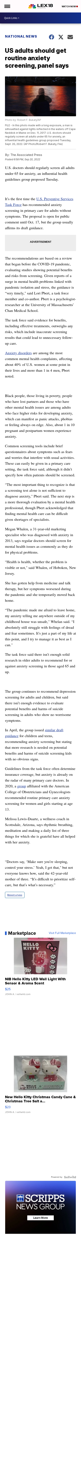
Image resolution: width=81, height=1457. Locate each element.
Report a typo (14, 895)
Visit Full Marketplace (62, 933)
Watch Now (69, 6)
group (21, 785)
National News (21, 36)
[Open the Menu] (7, 6)
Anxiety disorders (18, 352)
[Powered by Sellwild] (70, 1177)
